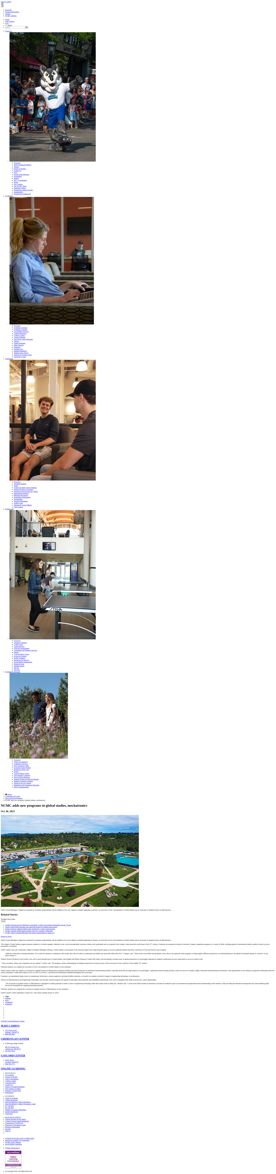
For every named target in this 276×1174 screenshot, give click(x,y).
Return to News (6, 936)
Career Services (19, 646)
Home (9, 794)
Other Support (19, 345)
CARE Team (18, 645)
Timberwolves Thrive (21, 353)
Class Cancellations (11, 1079)
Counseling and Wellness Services (25, 650)
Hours (16, 182)
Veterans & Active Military (23, 505)
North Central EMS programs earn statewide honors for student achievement (31, 927)
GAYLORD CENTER (13, 1055)
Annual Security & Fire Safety (15, 1119)
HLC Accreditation (20, 180)
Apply (7, 19)
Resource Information (12, 1127)
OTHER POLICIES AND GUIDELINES (19, 1138)
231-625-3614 (10, 1051)
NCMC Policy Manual (13, 1142)
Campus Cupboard (20, 643)
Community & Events (12, 672)
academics (8, 1004)
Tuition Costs (18, 503)
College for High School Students (25, 488)
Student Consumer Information (15, 1110)
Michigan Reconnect (21, 495)
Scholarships (18, 499)
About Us (8, 31)
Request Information (12, 12)
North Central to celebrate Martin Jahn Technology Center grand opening (30, 929)
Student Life (9, 509)
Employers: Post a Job (21, 770)
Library (16, 341)
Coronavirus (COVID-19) (14, 1123)
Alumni (7, 14)
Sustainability (18, 192)
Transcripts (9, 1114)
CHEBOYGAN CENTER (15, 1038)
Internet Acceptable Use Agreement (17, 1140)
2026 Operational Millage (22, 165)
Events (16, 771)
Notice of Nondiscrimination (15, 1087)
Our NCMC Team (20, 186)
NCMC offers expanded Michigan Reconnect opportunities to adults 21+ (30, 933)
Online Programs (19, 343)
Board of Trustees (20, 169)
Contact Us (17, 171)
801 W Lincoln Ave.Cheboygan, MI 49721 (13, 1048)
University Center (20, 357)
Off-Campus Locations (13, 1089)
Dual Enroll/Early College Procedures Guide (20, 1104)
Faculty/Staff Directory (21, 174)
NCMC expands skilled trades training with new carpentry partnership (29, 931)
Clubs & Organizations (21, 648)
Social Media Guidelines (13, 1144)
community (9, 1002)
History (16, 178)
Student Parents (19, 666)
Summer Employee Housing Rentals (26, 779)
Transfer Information (21, 501)
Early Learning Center (21, 766)
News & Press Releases (22, 777)
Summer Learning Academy (23, 781)
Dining (16, 652)
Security (8, 1129)
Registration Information (22, 497)
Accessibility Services (21, 332)
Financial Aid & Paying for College (26, 491)
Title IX (16, 668)
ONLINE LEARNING (13, 1068)
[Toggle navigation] (3, 921)
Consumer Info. (10, 1083)
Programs (8, 10)
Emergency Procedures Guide (15, 1125)
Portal (9, 25)
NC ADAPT (9, 1106)
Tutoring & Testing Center (23, 355)
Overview (17, 163)
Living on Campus (20, 656)
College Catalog (19, 335)
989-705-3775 (10, 1064)
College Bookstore (20, 333)
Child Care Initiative (21, 762)
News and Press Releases (13, 798)
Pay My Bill (9, 1108)
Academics (9, 196)
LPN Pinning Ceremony (22, 775)
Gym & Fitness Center (21, 654)
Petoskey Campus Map (13, 1091)
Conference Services (21, 764)
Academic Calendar (20, 330)
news (7, 1000)
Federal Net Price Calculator (23, 490)
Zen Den (17, 670)
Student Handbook (20, 351)
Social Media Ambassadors (23, 662)
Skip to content (6, 2)
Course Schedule (19, 337)
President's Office (20, 188)
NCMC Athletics (11, 16)
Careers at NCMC (11, 1077)
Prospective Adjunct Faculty (23, 190)
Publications (9, 1092)
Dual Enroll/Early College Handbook (18, 1102)
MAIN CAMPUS (10, 1025)
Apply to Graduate (11, 1098)
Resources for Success (21, 660)
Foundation (18, 176)
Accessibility (9, 1075)
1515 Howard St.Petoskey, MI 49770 (12, 1031)
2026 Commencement (21, 787)
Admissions (9, 359)
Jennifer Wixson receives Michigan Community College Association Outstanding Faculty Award (38, 925)
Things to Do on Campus (22, 783)
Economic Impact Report (22, 768)
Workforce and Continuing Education (26, 785)
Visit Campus (9, 21)
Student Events (19, 664)
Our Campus (18, 184)
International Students (21, 493)
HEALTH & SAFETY (13, 1117)
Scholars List (18, 349)
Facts (15, 173)
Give (7, 23)
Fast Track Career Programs (23, 339)
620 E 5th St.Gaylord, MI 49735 (11, 1061)
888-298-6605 (10, 1034)
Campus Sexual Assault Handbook (17, 1121)
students (8, 998)
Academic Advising (20, 328)
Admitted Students (20, 484)
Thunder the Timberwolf (22, 194)
